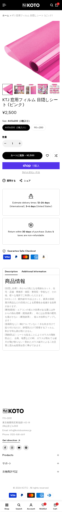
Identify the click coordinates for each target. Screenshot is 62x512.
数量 (4, 137)
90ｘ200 (38, 127)
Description (11, 271)
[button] (47, 155)
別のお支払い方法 (31, 172)
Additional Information (34, 271)
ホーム (5, 15)
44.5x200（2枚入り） (16, 127)
